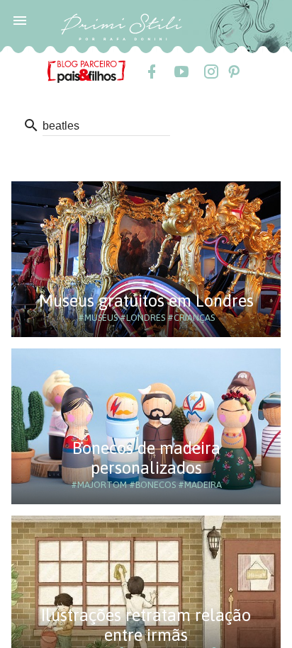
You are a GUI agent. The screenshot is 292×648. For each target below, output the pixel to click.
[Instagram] (210, 71)
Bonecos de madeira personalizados (146, 457)
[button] (20, 20)
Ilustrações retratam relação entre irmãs (146, 625)
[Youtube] (180, 71)
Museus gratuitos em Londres (146, 300)
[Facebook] (151, 71)
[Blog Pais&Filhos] (86, 70)
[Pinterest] (233, 71)
